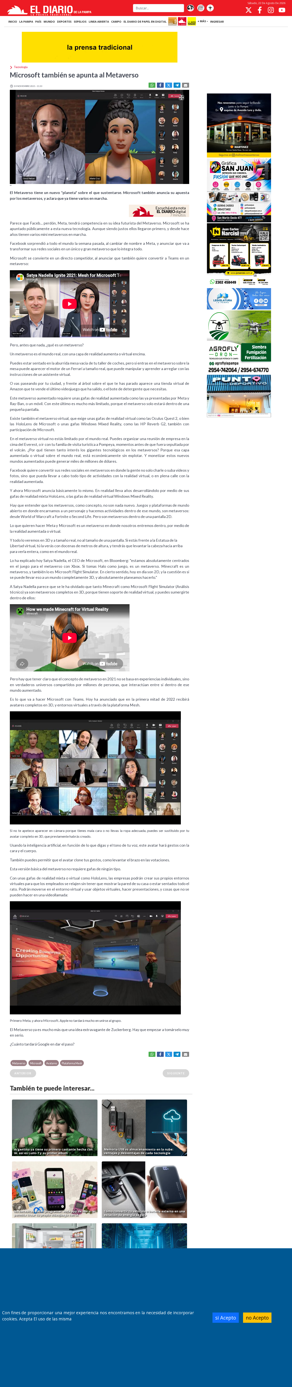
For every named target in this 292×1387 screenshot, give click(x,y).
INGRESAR (217, 21)
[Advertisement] (239, 61)
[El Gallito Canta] (190, 8)
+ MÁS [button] (202, 21)
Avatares (51, 1063)
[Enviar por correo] (185, 85)
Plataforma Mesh (72, 1063)
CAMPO (116, 21)
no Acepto (257, 1317)
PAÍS (38, 21)
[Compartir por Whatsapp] (152, 85)
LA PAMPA (26, 21)
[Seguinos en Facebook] (259, 10)
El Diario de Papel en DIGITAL (145, 21)
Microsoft (35, 1063)
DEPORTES (64, 21)
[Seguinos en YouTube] (282, 10)
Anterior (23, 1073)
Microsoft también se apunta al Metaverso (74, 75)
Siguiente (176, 1073)
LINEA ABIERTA (99, 21)
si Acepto (225, 1317)
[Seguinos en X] (248, 10)
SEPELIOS (80, 21)
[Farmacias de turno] (210, 8)
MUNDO (49, 21)
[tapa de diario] (200, 8)
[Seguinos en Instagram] (270, 10)
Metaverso (18, 1063)
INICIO (12, 21)
